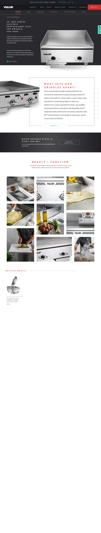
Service (49, 7)
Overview (18, 12)
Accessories (54, 12)
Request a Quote (60, 7)
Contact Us (72, 7)
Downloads (40, 12)
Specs (29, 12)
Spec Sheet (13, 61)
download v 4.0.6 (64, 2)
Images (84, 12)
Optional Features (69, 12)
